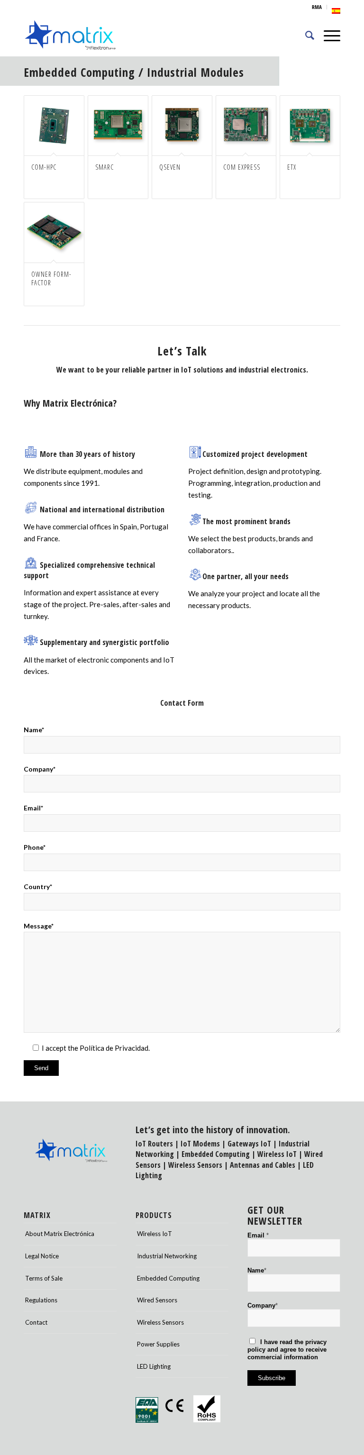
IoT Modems (200, 1143)
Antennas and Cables (262, 1165)
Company (262, 1305)
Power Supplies (158, 1344)
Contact (36, 1322)
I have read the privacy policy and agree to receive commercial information (287, 1349)
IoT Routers (154, 1143)
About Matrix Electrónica (59, 1233)
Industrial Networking (167, 1256)
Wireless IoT (277, 1154)
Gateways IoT (249, 1143)
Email (258, 1235)
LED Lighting (154, 1366)
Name (256, 1270)
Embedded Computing (79, 72)
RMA (317, 6)
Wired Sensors (157, 1300)
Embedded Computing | (219, 1154)
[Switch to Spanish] (336, 11)
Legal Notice (42, 1256)
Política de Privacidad (114, 1048)
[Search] (305, 35)
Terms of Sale (44, 1278)
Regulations (41, 1300)
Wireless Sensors (195, 1165)
